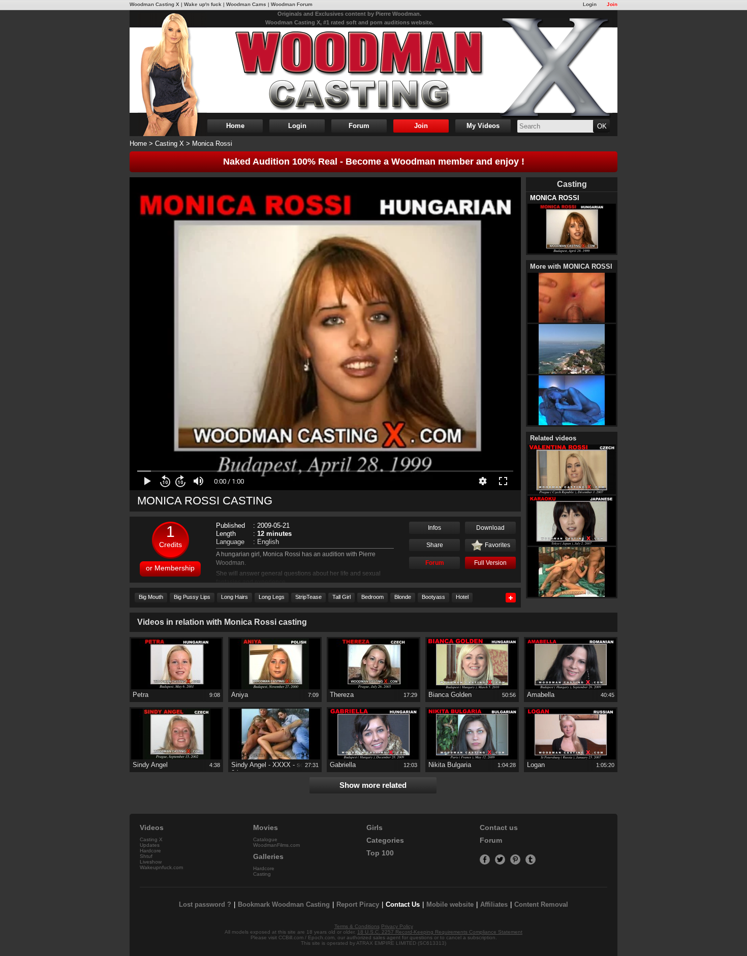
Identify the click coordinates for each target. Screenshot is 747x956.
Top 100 (380, 853)
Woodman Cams (246, 4)
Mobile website (450, 904)
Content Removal (541, 904)
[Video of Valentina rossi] (571, 470)
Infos (434, 527)
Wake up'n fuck (203, 4)
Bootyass (433, 597)
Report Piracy (357, 904)
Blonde (402, 597)
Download (490, 527)
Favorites (496, 545)
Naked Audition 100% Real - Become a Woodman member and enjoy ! (373, 161)
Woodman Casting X (154, 4)
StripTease (308, 597)
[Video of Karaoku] (571, 521)
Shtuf (146, 856)
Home (235, 126)
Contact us (499, 828)
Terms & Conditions (357, 926)
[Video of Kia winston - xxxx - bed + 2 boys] (571, 572)
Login (590, 4)
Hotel (462, 597)
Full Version (490, 562)
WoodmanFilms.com (276, 845)
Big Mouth (151, 597)
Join (612, 4)
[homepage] (373, 70)
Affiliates (494, 904)
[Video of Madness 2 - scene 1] (571, 401)
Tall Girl (341, 597)
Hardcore (150, 850)
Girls (374, 828)
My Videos (483, 126)
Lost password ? (205, 904)
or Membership (170, 568)
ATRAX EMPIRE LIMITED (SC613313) (401, 943)
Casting (262, 874)
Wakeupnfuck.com (161, 867)
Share (434, 545)
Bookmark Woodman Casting (284, 904)
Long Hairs (234, 597)
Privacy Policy (397, 926)
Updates (150, 845)
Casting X (169, 143)
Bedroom (372, 597)
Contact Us (403, 904)
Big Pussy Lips (192, 597)
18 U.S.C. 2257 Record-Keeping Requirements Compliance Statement (439, 932)
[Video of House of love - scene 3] (571, 298)
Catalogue (265, 839)
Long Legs (272, 597)
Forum (359, 126)
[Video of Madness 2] (571, 349)
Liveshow (151, 862)
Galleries (268, 857)
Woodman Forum (292, 4)
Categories (385, 840)
